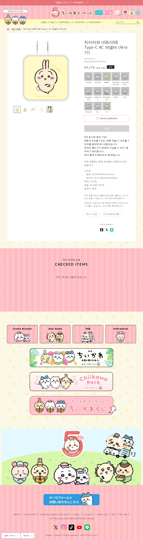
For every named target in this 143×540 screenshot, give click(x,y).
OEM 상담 (123, 514)
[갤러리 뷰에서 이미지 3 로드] (33, 109)
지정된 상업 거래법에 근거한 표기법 (54, 514)
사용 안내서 (88, 514)
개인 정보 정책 (30, 514)
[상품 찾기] (138, 22)
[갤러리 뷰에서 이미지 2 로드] (25, 109)
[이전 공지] (8, 2)
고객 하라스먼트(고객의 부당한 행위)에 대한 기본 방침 (71, 518)
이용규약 (16, 514)
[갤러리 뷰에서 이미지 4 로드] (41, 109)
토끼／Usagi (92, 214)
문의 (113, 514)
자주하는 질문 (102, 514)
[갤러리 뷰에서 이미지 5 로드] (49, 109)
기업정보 (76, 514)
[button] (44, 22)
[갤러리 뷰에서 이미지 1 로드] (17, 109)
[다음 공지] (135, 2)
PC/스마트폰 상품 (111, 214)
